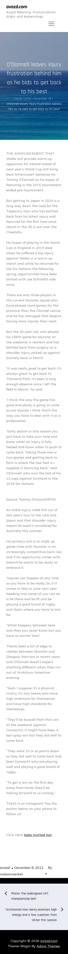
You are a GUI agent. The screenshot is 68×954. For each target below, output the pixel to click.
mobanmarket (11, 874)
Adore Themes (48, 946)
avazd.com (16, 7)
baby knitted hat (38, 835)
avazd (5, 867)
